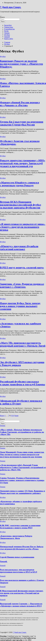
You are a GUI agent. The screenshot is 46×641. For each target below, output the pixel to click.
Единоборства (9, 29)
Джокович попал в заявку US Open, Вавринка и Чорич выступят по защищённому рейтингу (22, 492)
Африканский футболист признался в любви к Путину (21, 402)
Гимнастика (8, 27)
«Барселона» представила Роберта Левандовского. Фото (16, 537)
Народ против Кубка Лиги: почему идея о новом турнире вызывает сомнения (20, 306)
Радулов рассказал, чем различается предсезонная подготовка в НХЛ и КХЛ (18, 571)
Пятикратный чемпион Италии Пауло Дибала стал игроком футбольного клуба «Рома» (21, 547)
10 (13, 415)
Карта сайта (8, 39)
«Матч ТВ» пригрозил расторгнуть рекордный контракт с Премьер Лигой (22, 344)
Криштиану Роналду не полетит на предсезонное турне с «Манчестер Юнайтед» (21, 64)
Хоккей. (3, 561)
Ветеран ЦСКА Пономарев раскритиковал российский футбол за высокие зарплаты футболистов (20, 204)
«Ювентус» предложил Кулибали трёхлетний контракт (19, 248)
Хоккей (7, 37)
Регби (6, 31)
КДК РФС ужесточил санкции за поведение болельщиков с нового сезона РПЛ (20, 526)
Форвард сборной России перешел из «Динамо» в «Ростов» (20, 104)
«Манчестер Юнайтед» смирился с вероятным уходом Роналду (19, 184)
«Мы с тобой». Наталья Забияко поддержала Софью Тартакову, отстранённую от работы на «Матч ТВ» (22, 432)
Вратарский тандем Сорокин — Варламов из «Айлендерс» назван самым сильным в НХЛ (21, 605)
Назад (2, 415)
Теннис (7, 33)
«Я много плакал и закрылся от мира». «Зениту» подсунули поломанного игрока (22, 227)
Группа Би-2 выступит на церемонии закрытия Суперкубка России (21, 123)
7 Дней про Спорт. (10, 7)
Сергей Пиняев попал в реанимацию (17, 557)
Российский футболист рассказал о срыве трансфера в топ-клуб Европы (22, 383)
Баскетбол (8, 25)
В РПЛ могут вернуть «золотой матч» (22, 267)
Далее (16, 415)
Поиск (2, 17)
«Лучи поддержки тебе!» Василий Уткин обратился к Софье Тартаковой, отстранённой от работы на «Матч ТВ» (23, 467)
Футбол (7, 35)
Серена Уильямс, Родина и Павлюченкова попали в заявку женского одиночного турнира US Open (22, 480)
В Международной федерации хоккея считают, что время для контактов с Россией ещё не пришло (21, 593)
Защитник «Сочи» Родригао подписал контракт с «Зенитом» (22, 285)
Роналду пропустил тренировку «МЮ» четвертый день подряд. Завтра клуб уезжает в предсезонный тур (22, 163)
